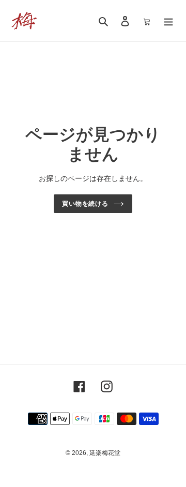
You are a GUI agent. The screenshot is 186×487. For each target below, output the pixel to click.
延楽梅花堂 (104, 452)
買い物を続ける (85, 203)
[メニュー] (168, 21)
